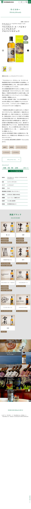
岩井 (23, 260)
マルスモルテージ (23, 282)
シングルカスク (6, 152)
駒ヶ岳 (7, 235)
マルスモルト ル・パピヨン (8, 282)
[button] (28, 50)
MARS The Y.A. (8, 260)
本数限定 (11, 147)
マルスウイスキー (23, 307)
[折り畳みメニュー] (29, 1)
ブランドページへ (11, 159)
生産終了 (5, 147)
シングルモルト (15, 152)
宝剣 (8, 328)
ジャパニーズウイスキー (21, 147)
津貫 (23, 235)
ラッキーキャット (7, 307)
